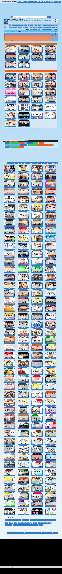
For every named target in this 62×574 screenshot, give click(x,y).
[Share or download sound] (52, 31)
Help (48, 1)
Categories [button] (55, 163)
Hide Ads (54, 1)
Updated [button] (31, 163)
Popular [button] (20, 163)
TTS (38, 1)
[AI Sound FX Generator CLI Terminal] (13, 567)
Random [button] (37, 163)
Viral (28, 1)
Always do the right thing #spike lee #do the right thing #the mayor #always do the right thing (19, 31)
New (41, 1)
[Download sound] (54, 31)
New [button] (26, 163)
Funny (23, 1)
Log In (58, 1)
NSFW (48, 163)
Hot (26, 1)
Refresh (33, 29)
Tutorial (28, 29)
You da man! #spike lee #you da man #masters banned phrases (14, 40)
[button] (53, 20)
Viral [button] (10, 163)
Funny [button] (15, 163)
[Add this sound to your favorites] (57, 31)
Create (45, 1)
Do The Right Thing (7, 33)
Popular (32, 1)
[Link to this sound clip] (55, 31)
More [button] (51, 1)
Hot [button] (43, 163)
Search (19, 1)
